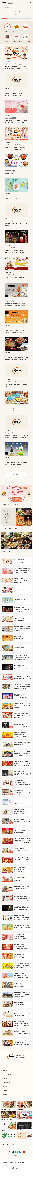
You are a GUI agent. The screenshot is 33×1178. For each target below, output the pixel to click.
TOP (2, 7)
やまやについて (6, 1066)
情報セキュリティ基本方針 (15, 1162)
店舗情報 (5, 1078)
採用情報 (5, 1095)
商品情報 (5, 1070)
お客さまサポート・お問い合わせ (9, 1144)
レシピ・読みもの (7, 1074)
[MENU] (30, 2)
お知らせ (5, 1086)
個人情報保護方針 (5, 1162)
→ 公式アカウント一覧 (16, 1155)
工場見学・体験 (6, 1082)
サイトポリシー (25, 1162)
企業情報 (5, 1091)
